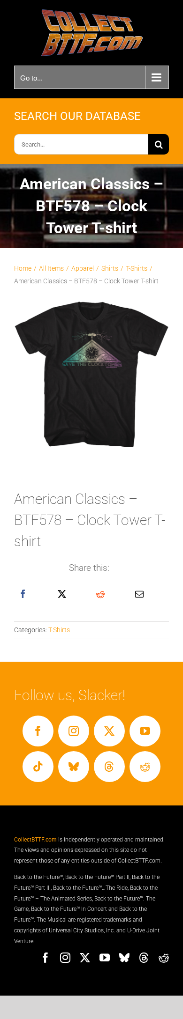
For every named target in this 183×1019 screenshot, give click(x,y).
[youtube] (145, 731)
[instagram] (73, 731)
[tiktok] (38, 766)
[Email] (139, 594)
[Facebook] (23, 594)
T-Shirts (59, 630)
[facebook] (38, 731)
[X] (62, 594)
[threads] (109, 766)
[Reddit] (100, 594)
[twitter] (109, 731)
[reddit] (145, 766)
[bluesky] (73, 766)
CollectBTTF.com (35, 839)
